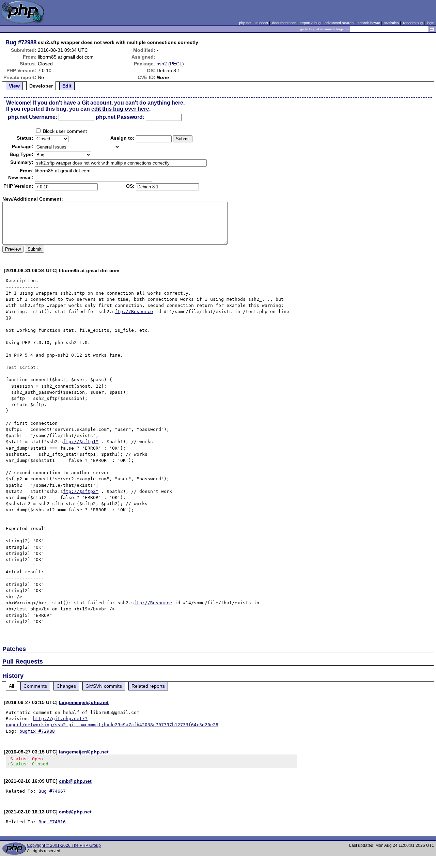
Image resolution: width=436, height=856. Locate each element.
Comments (35, 686)
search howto (369, 23)
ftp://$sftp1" (80, 441)
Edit (67, 86)
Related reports (148, 686)
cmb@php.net (75, 781)
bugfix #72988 (37, 731)
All (11, 686)
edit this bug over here (120, 109)
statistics (391, 23)
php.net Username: (32, 117)
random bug (413, 23)
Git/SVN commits (103, 686)
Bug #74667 (52, 791)
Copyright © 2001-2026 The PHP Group (64, 845)
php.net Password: (120, 117)
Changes (66, 686)
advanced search (339, 23)
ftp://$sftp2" (80, 491)
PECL (176, 63)
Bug (10, 42)
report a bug (310, 23)
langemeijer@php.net (84, 702)
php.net (245, 23)
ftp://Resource (134, 311)
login (430, 23)
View (14, 86)
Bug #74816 (52, 821)
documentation (284, 23)
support (261, 23)
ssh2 (162, 63)
